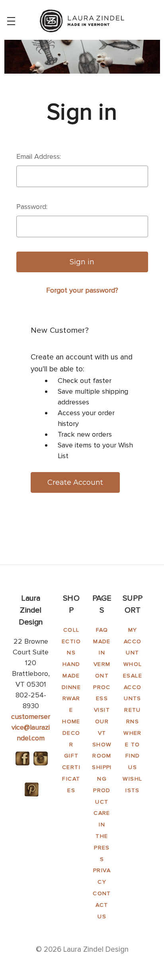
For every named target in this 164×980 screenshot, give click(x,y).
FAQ (102, 630)
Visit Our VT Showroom (102, 733)
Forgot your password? (82, 290)
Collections (71, 641)
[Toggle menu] (11, 21)
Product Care (102, 802)
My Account (133, 641)
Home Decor (71, 733)
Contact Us (102, 905)
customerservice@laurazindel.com (30, 727)
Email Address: (38, 156)
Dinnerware (71, 699)
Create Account (75, 482)
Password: (31, 206)
